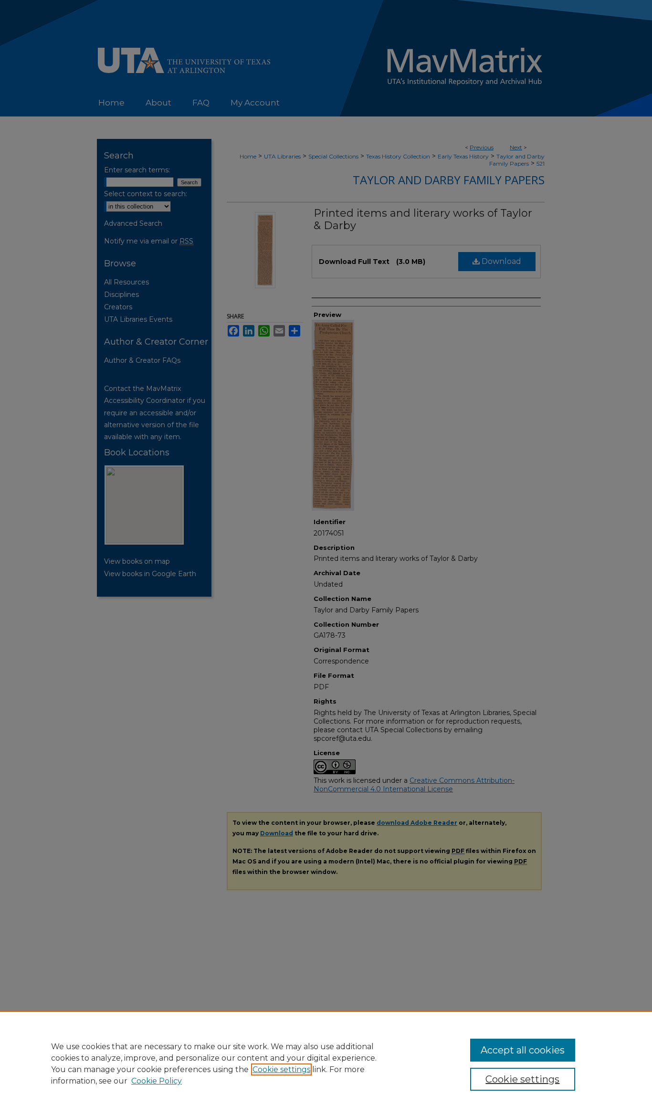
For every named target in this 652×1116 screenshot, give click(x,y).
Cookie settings (281, 1069)
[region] (326, 1063)
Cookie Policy (156, 1080)
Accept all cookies (523, 1050)
